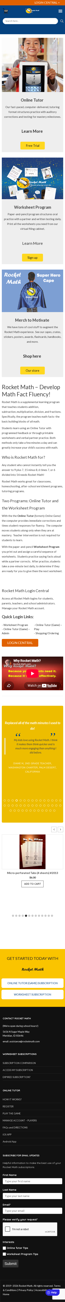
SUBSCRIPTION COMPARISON (19, 1063)
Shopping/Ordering (47, 633)
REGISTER (8, 1106)
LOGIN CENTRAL (46, 2)
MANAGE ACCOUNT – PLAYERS (20, 1120)
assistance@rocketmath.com (24, 1041)
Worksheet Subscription (32, 994)
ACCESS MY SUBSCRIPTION (18, 1070)
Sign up (32, 257)
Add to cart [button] (14, 883)
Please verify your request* (20, 1219)
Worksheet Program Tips (22, 1254)
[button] (60, 829)
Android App (9, 1141)
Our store (32, 370)
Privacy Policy (26, 1290)
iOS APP (7, 1134)
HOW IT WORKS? (12, 1099)
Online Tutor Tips (17, 1248)
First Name (10, 1175)
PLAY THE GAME (12, 1113)
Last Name (9, 1189)
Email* (7, 1204)
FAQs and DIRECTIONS (15, 1127)
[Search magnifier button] (62, 21)
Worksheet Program (15, 625)
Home (6, 1294)
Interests (8, 1242)
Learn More (32, 243)
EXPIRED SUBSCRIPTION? (17, 1077)
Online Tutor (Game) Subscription (32, 983)
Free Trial (32, 145)
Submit (11, 1263)
